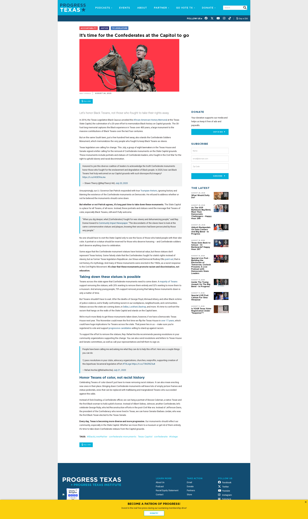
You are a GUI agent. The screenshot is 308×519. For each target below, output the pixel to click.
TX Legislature (119, 28)
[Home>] (73, 7)
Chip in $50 (243, 18)
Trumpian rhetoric (148, 190)
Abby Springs (85, 93)
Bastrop (142, 306)
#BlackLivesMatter (97, 436)
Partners (191, 490)
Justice (104, 28)
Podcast (160, 486)
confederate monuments (122, 436)
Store (189, 494)
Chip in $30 (218, 132)
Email (189, 482)
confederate (161, 436)
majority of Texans (168, 281)
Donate (208, 7)
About (142, 7)
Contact (159, 494)
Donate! (154, 513)
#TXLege (127, 364)
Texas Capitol (145, 436)
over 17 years (167, 320)
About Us (160, 482)
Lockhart (133, 306)
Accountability (88, 28)
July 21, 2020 (120, 370)
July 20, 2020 (121, 183)
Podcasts (103, 7)
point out (169, 259)
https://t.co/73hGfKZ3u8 (143, 364)
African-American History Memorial (150, 120)
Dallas (126, 306)
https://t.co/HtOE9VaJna (93, 177)
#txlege (173, 436)
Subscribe (218, 176)
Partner (161, 7)
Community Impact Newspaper (113, 223)
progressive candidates (120, 328)
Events (124, 7)
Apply (245, 8)
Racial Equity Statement (167, 490)
